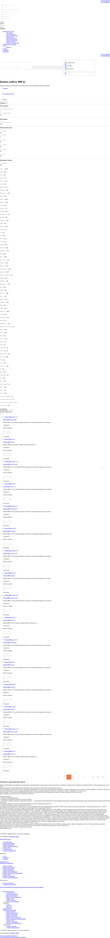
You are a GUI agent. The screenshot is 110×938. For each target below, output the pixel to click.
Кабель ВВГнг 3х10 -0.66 (10, 509)
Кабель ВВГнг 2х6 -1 (9, 442)
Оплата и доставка (8, 883)
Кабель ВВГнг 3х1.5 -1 (9, 486)
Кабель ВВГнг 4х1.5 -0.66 (10, 731)
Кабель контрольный (9, 867)
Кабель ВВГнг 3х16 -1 (9, 575)
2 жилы (4, 139)
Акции (5, 14)
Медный (5, 163)
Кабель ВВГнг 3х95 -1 (9, 709)
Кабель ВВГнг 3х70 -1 (9, 687)
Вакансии (6, 18)
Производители (4, 861)
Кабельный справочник (11, 10)
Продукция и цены (9, 5)
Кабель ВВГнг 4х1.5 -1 (9, 754)
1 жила (4, 130)
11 (93, 777)
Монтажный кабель (11, 38)
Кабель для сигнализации (10, 871)
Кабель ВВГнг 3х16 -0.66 (10, 553)
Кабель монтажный (8, 870)
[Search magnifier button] (1, 71)
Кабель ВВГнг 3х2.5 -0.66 (10, 598)
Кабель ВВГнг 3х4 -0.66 (9, 642)
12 (98, 777)
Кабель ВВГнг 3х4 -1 (9, 664)
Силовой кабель (10, 34)
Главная (5, 88)
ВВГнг (5, 99)
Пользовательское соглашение (35, 887)
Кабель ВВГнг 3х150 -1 (9, 531)
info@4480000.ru (105, 2)
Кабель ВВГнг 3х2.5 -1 (9, 620)
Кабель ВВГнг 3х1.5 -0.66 (10, 464)
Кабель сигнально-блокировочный (12, 873)
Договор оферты (4, 887)
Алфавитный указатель (9, 884)
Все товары (9, 32)
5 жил (4, 154)
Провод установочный (12, 43)
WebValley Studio (14, 836)
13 (102, 777)
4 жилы (4, 149)
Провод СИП (10, 37)
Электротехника (10, 41)
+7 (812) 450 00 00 (105, 0)
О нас (5, 7)
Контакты (6, 16)
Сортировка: (3, 409)
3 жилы (4, 144)
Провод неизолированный (10, 846)
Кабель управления (11, 40)
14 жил (4, 135)
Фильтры (3, 103)
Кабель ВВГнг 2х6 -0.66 (9, 419)
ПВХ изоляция (6, 122)
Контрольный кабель (12, 35)
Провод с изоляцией (8, 876)
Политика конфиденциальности (18, 887)
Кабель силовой (7, 866)
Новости (6, 12)
